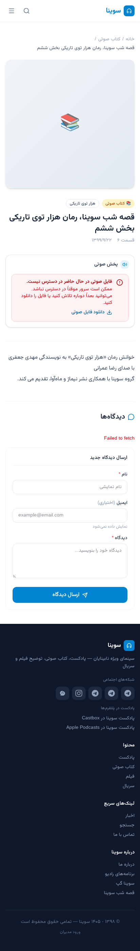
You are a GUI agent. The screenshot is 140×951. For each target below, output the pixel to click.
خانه (130, 39)
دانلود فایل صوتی (88, 312)
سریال (129, 786)
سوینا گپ (125, 883)
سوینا (113, 10)
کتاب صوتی (109, 39)
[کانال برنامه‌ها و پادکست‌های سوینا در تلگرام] (111, 693)
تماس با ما (124, 835)
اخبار (130, 816)
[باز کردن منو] (11, 11)
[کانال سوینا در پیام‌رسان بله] (62, 693)
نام (123, 474)
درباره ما (127, 864)
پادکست (127, 757)
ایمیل (112, 503)
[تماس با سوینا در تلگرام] (95, 693)
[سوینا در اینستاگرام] (79, 693)
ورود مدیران (70, 932)
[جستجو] (26, 11)
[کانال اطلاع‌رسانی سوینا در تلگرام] (128, 693)
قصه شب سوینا (119, 893)
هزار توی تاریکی (82, 203)
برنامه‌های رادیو (120, 874)
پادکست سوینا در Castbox (108, 718)
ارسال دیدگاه (66, 595)
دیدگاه (119, 538)
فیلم (130, 776)
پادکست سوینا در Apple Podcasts (100, 728)
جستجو (127, 825)
